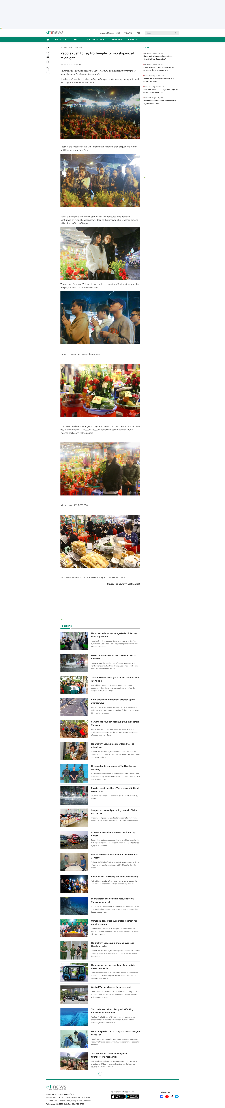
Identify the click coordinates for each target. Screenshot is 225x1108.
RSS (138, 33)
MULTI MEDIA (133, 39)
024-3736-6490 (78, 1104)
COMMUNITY (116, 39)
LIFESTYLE (77, 39)
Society (78, 47)
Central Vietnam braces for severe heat (111, 987)
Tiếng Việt (128, 33)
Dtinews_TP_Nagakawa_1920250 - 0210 (112, 1)
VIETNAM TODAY (60, 39)
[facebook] (48, 48)
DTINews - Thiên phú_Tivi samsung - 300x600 (161, 111)
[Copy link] (48, 62)
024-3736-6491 (61, 1104)
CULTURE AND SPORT (96, 39)
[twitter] (48, 53)
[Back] (48, 72)
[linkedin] (48, 57)
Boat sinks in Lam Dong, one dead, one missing (114, 876)
